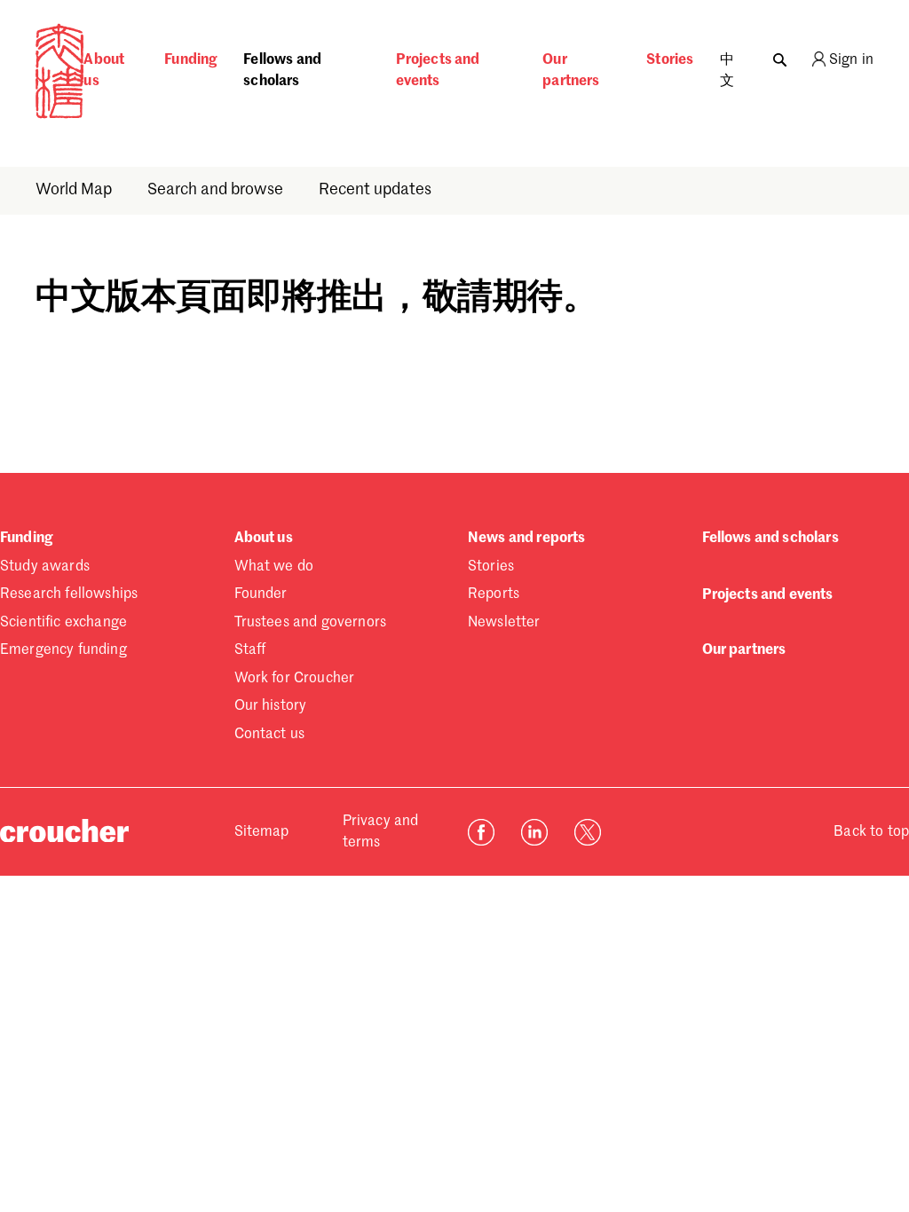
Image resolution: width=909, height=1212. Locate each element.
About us (103, 71)
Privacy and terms (381, 832)
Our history (270, 706)
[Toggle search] (779, 55)
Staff (250, 650)
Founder (261, 594)
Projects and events (438, 71)
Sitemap (261, 832)
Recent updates (375, 190)
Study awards (45, 567)
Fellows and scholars (282, 71)
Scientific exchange (63, 623)
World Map (74, 190)
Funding (190, 60)
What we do (274, 567)
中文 (727, 71)
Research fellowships (69, 594)
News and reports (527, 538)
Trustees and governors (310, 623)
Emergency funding (63, 650)
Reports (493, 594)
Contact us (269, 735)
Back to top (871, 832)
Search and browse (215, 190)
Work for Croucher (294, 679)
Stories (669, 60)
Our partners (570, 71)
